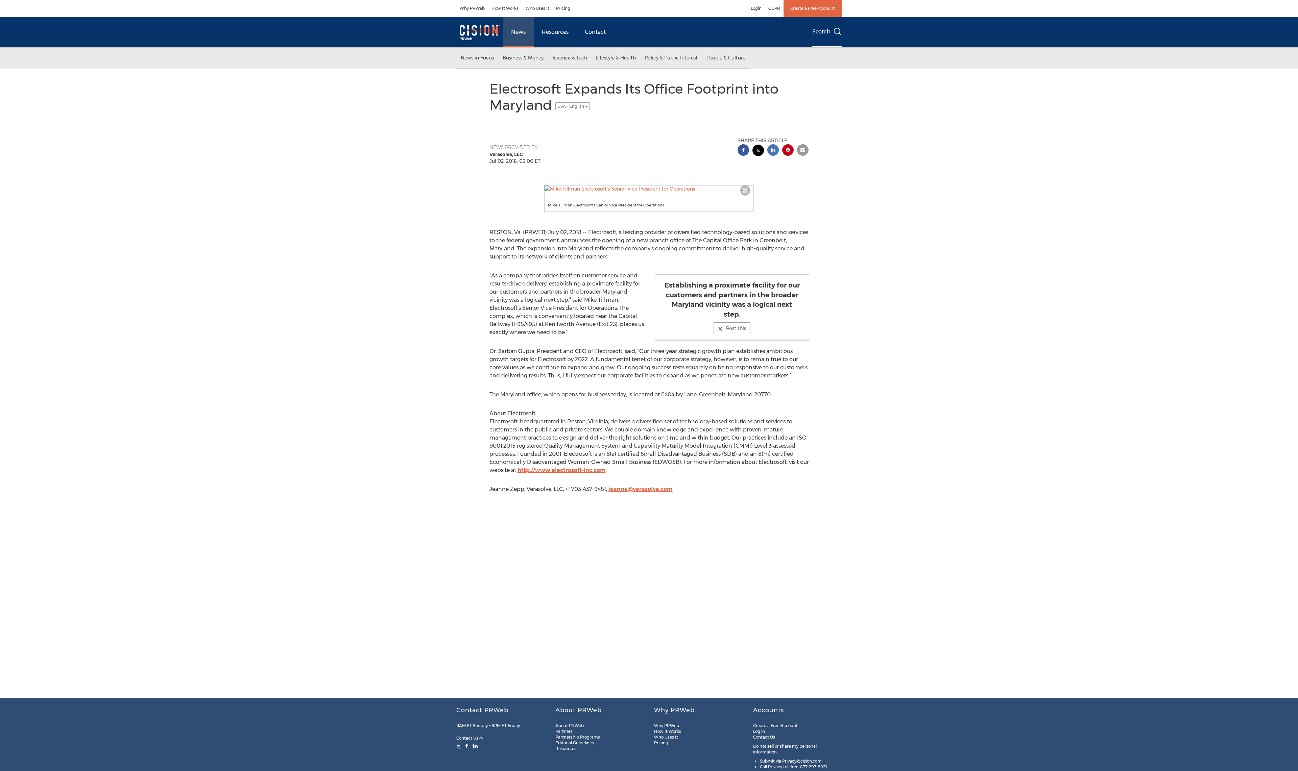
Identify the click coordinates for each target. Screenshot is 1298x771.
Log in (759, 731)
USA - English (571, 106)
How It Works (505, 8)
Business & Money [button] (523, 58)
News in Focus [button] (477, 58)
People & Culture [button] (725, 58)
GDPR (774, 8)
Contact (595, 32)
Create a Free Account (812, 8)
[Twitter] (459, 746)
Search (821, 31)
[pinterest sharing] (788, 150)
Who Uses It (537, 8)
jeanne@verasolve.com (640, 489)
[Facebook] (467, 746)
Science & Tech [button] (569, 58)
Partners (564, 731)
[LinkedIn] (475, 746)
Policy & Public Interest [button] (671, 58)
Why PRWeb (472, 8)
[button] (649, 188)
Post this (736, 328)
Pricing (563, 8)
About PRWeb (569, 725)
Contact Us (467, 738)
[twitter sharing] (758, 151)
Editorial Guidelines (574, 742)
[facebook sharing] (743, 150)
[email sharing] (803, 150)
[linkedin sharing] (773, 150)
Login (756, 8)
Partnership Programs (577, 737)
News (518, 32)
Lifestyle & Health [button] (616, 58)
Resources (555, 32)
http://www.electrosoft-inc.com (562, 470)
